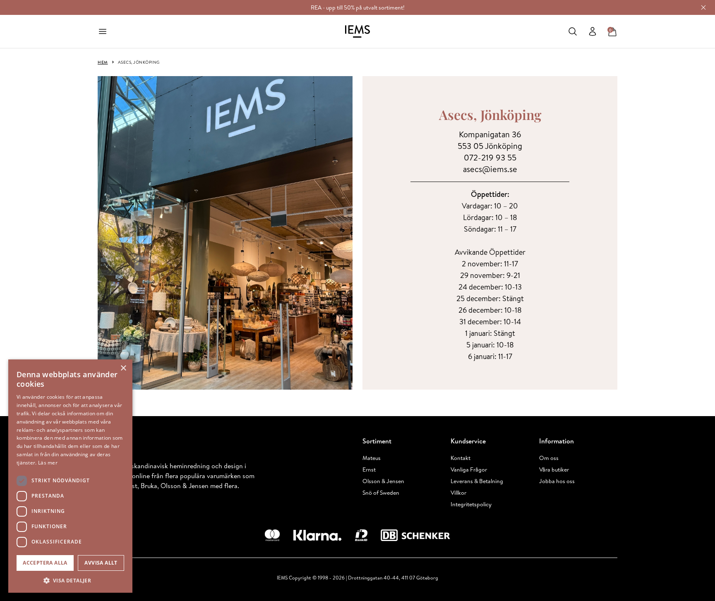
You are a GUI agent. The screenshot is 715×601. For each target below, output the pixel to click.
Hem (103, 62)
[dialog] (70, 476)
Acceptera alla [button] (45, 562)
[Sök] (573, 31)
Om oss (549, 458)
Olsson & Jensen (383, 481)
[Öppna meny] (103, 31)
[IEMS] (357, 31)
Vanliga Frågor (469, 469)
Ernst (369, 469)
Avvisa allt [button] (100, 562)
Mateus (371, 458)
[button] (70, 580)
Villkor (458, 492)
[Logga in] (592, 31)
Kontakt (460, 458)
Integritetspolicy (471, 504)
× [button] (123, 368)
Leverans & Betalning (477, 481)
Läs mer (48, 462)
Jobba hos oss (557, 481)
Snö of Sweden (380, 492)
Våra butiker (554, 469)
